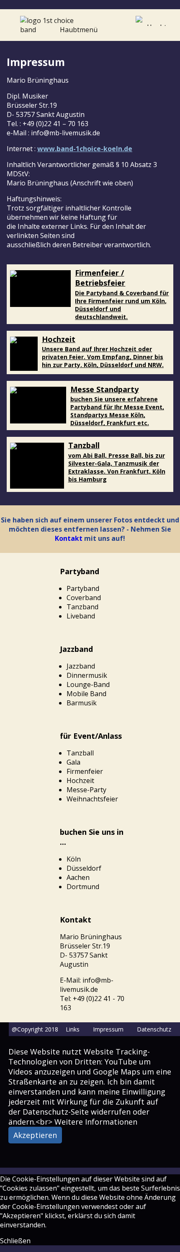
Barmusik (82, 702)
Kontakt (68, 538)
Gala (73, 762)
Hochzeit (58, 339)
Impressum (108, 1029)
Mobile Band (86, 693)
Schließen (15, 1240)
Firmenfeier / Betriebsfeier (100, 278)
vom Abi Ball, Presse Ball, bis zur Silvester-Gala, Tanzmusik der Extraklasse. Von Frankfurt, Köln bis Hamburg (116, 467)
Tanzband (82, 606)
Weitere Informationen (95, 1122)
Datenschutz (154, 1029)
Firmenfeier (85, 771)
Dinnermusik (87, 675)
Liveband (81, 616)
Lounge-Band (88, 684)
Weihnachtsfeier (92, 798)
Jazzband (81, 666)
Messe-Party (86, 789)
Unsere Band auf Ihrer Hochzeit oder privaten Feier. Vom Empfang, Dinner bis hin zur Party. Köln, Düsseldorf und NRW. (103, 357)
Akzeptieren (35, 1135)
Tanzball (84, 445)
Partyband (83, 588)
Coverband (84, 597)
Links (73, 1029)
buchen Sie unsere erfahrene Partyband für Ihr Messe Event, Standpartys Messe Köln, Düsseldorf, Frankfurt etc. (117, 411)
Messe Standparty (104, 389)
